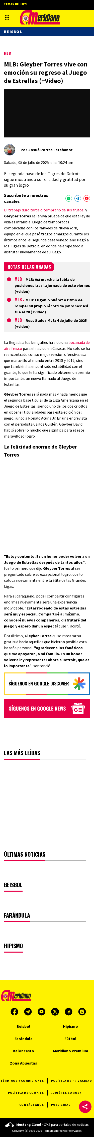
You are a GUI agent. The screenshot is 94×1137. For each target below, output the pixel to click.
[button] (85, 1107)
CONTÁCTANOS (31, 1105)
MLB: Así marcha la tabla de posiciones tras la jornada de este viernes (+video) (52, 285)
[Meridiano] (40, 17)
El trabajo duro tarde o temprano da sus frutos (43, 209)
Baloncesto (23, 1050)
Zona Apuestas (23, 1063)
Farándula (24, 1038)
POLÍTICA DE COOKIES (26, 1093)
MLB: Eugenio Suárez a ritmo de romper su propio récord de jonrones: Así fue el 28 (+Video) (51, 305)
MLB (7, 53)
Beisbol (13, 31)
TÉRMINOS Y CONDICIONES (22, 1081)
